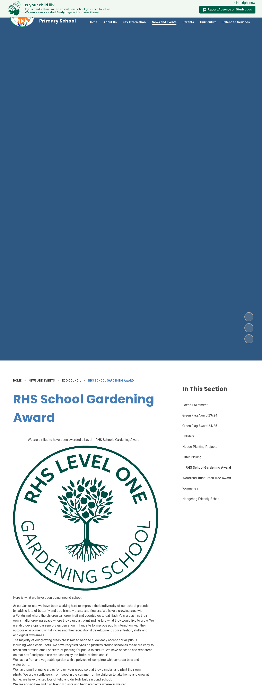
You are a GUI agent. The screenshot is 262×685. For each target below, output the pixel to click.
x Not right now (244, 2)
